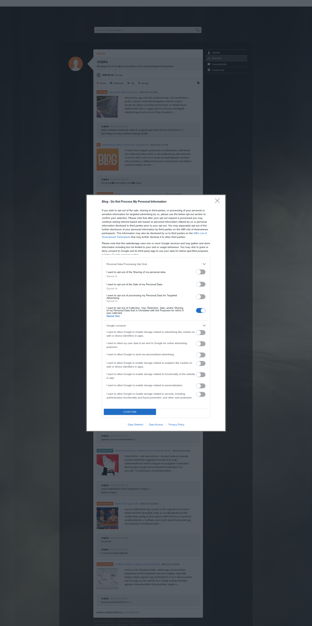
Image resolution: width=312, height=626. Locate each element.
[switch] (200, 272)
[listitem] (156, 264)
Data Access (156, 424)
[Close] (218, 201)
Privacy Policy (176, 424)
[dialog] (156, 313)
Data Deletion (135, 424)
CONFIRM (130, 412)
